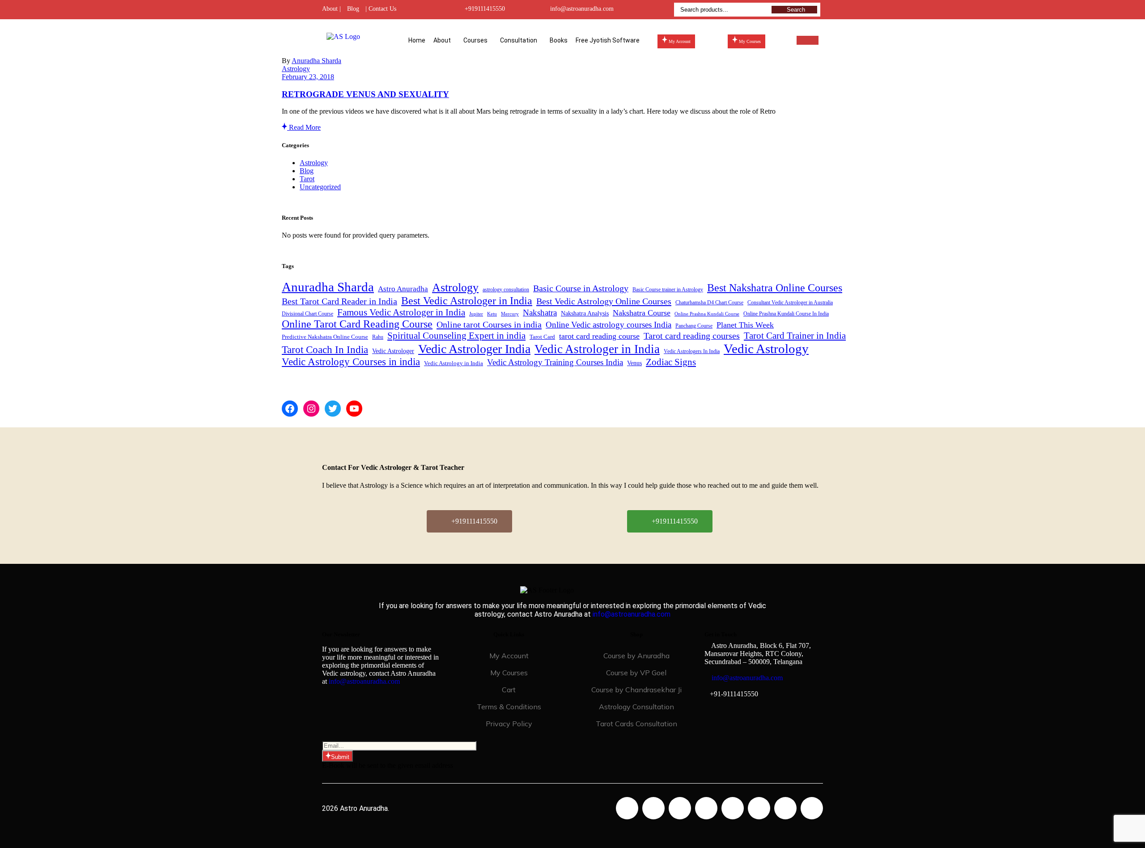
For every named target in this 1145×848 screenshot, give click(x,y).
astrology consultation (506, 290)
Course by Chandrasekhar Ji (636, 689)
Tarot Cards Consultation (636, 723)
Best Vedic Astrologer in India (466, 300)
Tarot (307, 179)
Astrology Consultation (636, 706)
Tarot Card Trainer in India (795, 335)
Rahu (377, 337)
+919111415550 (485, 8)
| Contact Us (380, 8)
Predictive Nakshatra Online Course (325, 336)
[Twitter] (333, 409)
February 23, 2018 (308, 77)
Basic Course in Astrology (580, 288)
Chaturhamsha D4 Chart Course (709, 303)
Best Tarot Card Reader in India (339, 301)
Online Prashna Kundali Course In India (786, 314)
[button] (444, 40)
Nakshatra (540, 312)
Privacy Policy (509, 723)
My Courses (509, 672)
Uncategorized (320, 187)
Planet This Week (745, 324)
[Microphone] (812, 808)
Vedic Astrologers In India (692, 351)
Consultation (518, 40)
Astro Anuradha (403, 289)
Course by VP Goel (636, 672)
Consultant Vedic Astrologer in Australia (790, 302)
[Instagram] (311, 409)
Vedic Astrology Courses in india (351, 361)
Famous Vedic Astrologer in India (401, 312)
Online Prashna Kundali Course (706, 313)
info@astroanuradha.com (582, 8)
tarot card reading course (599, 336)
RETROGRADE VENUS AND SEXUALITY (365, 94)
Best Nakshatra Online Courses (774, 288)
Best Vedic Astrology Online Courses (603, 301)
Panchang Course (693, 326)
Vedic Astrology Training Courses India (555, 362)
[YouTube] (354, 409)
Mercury (510, 313)
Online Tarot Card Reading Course (357, 324)
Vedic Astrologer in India (597, 349)
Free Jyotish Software (608, 40)
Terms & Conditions (509, 706)
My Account (509, 655)
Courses (475, 40)
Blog (353, 8)
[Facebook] (290, 409)
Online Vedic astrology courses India (608, 324)
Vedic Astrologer (393, 351)
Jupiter (476, 313)
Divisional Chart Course (307, 314)
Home (416, 40)
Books (559, 40)
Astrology (296, 68)
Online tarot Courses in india (489, 324)
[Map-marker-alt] (732, 808)
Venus (634, 363)
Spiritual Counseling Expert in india (456, 336)
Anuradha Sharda (316, 60)
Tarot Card (542, 336)
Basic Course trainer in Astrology (667, 290)
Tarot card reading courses (692, 336)
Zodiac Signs (671, 362)
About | (331, 8)
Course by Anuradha (636, 655)
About (442, 40)
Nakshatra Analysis (585, 313)
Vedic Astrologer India (474, 349)
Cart (509, 689)
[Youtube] (706, 808)
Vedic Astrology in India (453, 363)
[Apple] (785, 808)
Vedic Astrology (766, 348)
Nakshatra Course (641, 312)
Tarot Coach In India (325, 349)
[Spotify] (759, 808)
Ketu (492, 313)
